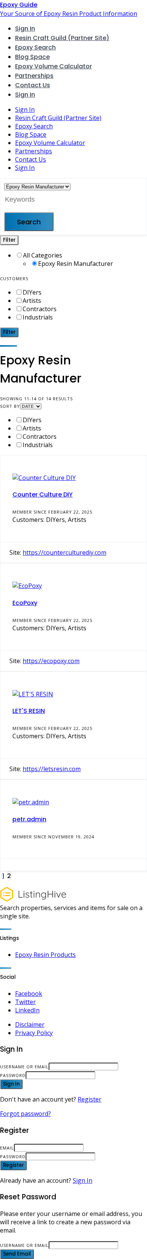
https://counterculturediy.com (64, 552)
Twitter (25, 1002)
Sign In (82, 1180)
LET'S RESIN (28, 711)
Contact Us (32, 85)
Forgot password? (25, 1113)
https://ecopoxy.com (51, 661)
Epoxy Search (35, 47)
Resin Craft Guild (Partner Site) (62, 38)
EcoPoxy (24, 603)
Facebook (28, 993)
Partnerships (34, 75)
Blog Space (32, 56)
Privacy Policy (34, 1033)
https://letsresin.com (52, 769)
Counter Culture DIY (42, 494)
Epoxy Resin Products (45, 954)
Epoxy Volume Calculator (53, 66)
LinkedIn (27, 1010)
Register (89, 1099)
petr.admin (29, 819)
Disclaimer (29, 1024)
